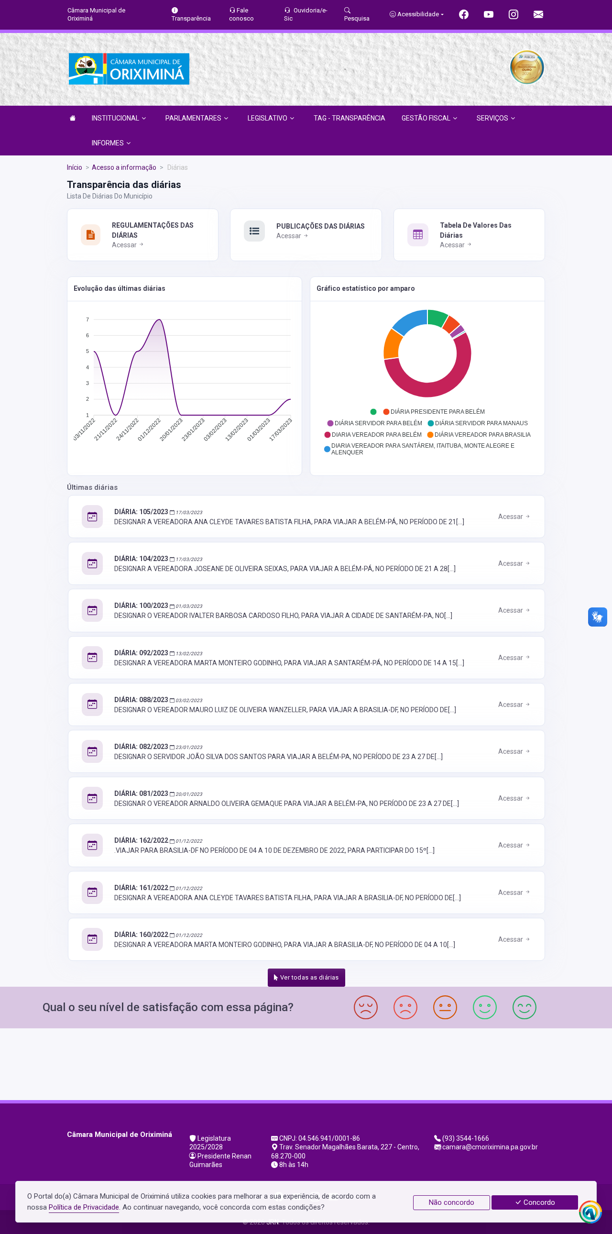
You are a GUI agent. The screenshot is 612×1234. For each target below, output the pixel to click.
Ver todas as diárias (309, 977)
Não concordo (451, 1202)
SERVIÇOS (492, 118)
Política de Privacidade (84, 1207)
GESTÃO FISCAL (426, 118)
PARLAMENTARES (193, 118)
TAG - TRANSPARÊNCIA (349, 118)
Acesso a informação (124, 167)
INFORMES (108, 143)
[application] (184, 381)
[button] (374, 412)
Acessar (125, 245)
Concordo (538, 1202)
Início (74, 167)
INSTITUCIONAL (115, 118)
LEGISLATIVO (267, 118)
